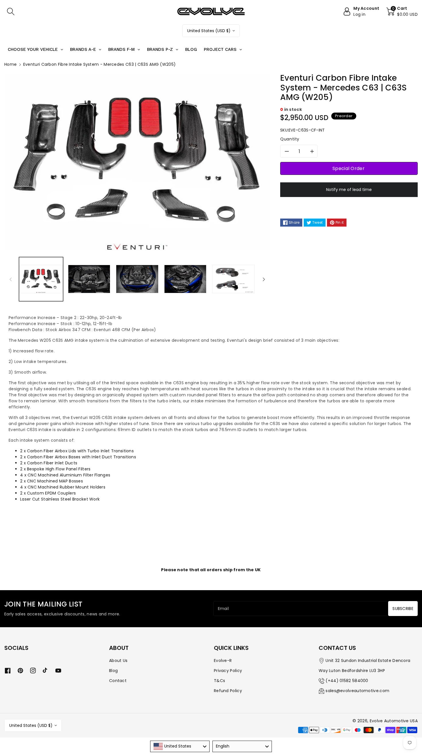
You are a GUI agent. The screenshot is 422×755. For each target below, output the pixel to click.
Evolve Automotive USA (394, 721)
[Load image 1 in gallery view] (41, 279)
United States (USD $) (209, 31)
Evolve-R (223, 660)
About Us (118, 660)
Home (10, 64)
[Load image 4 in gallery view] (185, 279)
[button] (10, 11)
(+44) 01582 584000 (347, 680)
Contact (118, 680)
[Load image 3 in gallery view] (137, 279)
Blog (113, 670)
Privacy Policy (228, 670)
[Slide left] (10, 279)
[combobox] (180, 746)
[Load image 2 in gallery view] (89, 279)
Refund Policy (228, 691)
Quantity (289, 139)
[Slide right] (264, 279)
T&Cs (219, 680)
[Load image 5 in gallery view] (233, 279)
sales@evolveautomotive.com (357, 691)
